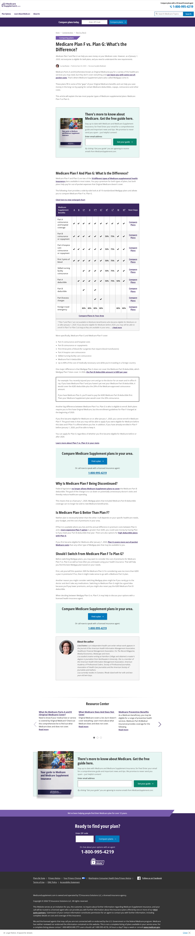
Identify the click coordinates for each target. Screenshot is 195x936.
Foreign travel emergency (63, 308)
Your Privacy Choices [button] (72, 878)
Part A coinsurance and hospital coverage (63, 223)
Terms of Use (38, 882)
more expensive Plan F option (74, 530)
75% (112, 236)
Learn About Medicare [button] (22, 14)
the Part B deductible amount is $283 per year (106, 372)
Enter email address (93, 136)
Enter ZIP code (82, 833)
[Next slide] (160, 724)
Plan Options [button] (6, 14)
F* (95, 210)
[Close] (187, 932)
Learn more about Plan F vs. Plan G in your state (77, 443)
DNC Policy (52, 882)
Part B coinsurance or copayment (64, 236)
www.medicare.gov (152, 927)
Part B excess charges (63, 299)
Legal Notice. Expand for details (19, 933)
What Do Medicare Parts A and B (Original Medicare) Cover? (55, 713)
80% (84, 308)
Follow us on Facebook (152, 878)
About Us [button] (36, 14)
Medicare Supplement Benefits (63, 210)
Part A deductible (62, 281)
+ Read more (117, 327)
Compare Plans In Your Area (91, 316)
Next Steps (133, 210)
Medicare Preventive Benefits (134, 712)
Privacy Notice (54, 878)
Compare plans (116, 22)
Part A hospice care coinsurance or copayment (64, 249)
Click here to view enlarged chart (70, 200)
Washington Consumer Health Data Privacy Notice (109, 878)
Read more (44, 729)
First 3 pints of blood (64, 260)
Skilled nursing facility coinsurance (64, 271)
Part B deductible (62, 290)
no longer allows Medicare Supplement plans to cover (96, 488)
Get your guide (123, 142)
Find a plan (96, 461)
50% (107, 236)
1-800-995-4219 (97, 472)
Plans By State (39, 878)
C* (84, 210)
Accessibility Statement (70, 882)
